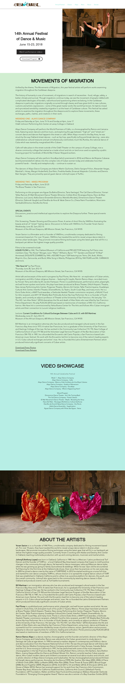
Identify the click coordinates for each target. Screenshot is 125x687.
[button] (60, 4)
